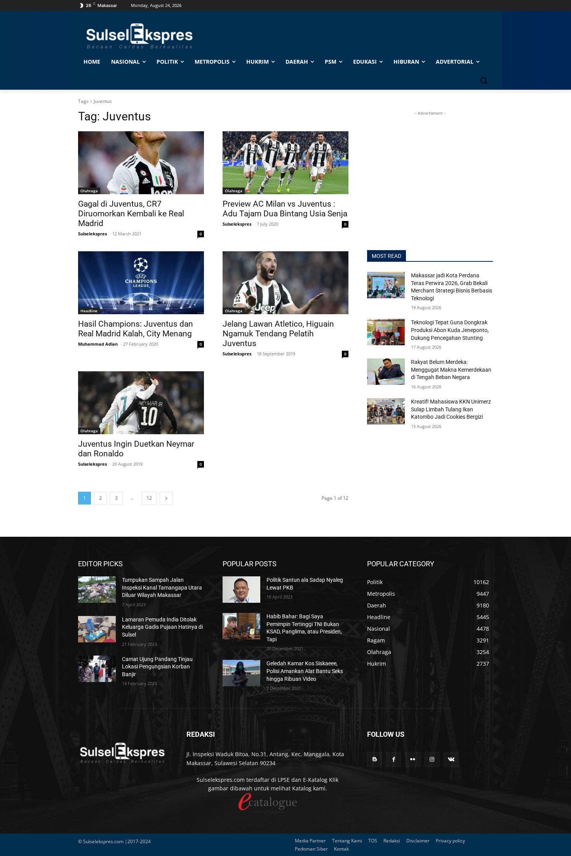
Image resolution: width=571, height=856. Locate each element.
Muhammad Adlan (98, 344)
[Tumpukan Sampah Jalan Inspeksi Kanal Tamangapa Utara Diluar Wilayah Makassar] (97, 589)
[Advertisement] (430, 165)
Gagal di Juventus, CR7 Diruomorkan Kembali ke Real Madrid (131, 213)
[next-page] (166, 498)
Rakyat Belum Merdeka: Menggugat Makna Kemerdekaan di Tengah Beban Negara (451, 369)
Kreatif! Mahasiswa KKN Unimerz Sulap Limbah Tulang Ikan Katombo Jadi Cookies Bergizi (451, 409)
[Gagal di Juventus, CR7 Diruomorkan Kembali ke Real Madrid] (141, 162)
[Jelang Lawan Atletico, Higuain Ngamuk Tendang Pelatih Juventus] (285, 282)
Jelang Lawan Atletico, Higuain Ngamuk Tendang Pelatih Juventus (278, 333)
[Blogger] (374, 759)
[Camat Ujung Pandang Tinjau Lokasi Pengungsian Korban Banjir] (97, 669)
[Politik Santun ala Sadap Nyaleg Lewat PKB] (241, 589)
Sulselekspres (92, 234)
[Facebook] (393, 759)
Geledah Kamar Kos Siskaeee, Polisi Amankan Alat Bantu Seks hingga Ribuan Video (304, 671)
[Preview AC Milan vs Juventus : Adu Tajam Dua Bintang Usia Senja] (285, 162)
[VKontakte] (451, 759)
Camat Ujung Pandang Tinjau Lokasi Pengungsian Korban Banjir (157, 666)
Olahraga (89, 190)
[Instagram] (432, 759)
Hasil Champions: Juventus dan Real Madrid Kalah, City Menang (135, 328)
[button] (483, 80)
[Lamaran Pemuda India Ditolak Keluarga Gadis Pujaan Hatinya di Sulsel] (97, 629)
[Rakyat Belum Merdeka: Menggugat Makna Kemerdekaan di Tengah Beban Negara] (386, 371)
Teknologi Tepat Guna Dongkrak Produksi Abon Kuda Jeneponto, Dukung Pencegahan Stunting (450, 330)
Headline (88, 310)
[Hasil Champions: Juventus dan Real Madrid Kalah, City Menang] (141, 282)
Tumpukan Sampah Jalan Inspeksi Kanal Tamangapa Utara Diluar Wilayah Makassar (162, 587)
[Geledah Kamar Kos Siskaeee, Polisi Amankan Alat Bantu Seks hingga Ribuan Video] (241, 673)
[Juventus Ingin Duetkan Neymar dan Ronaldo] (141, 402)
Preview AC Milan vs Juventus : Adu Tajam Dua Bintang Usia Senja (285, 208)
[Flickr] (412, 759)
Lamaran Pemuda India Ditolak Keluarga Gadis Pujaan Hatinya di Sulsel (162, 627)
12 (149, 498)
